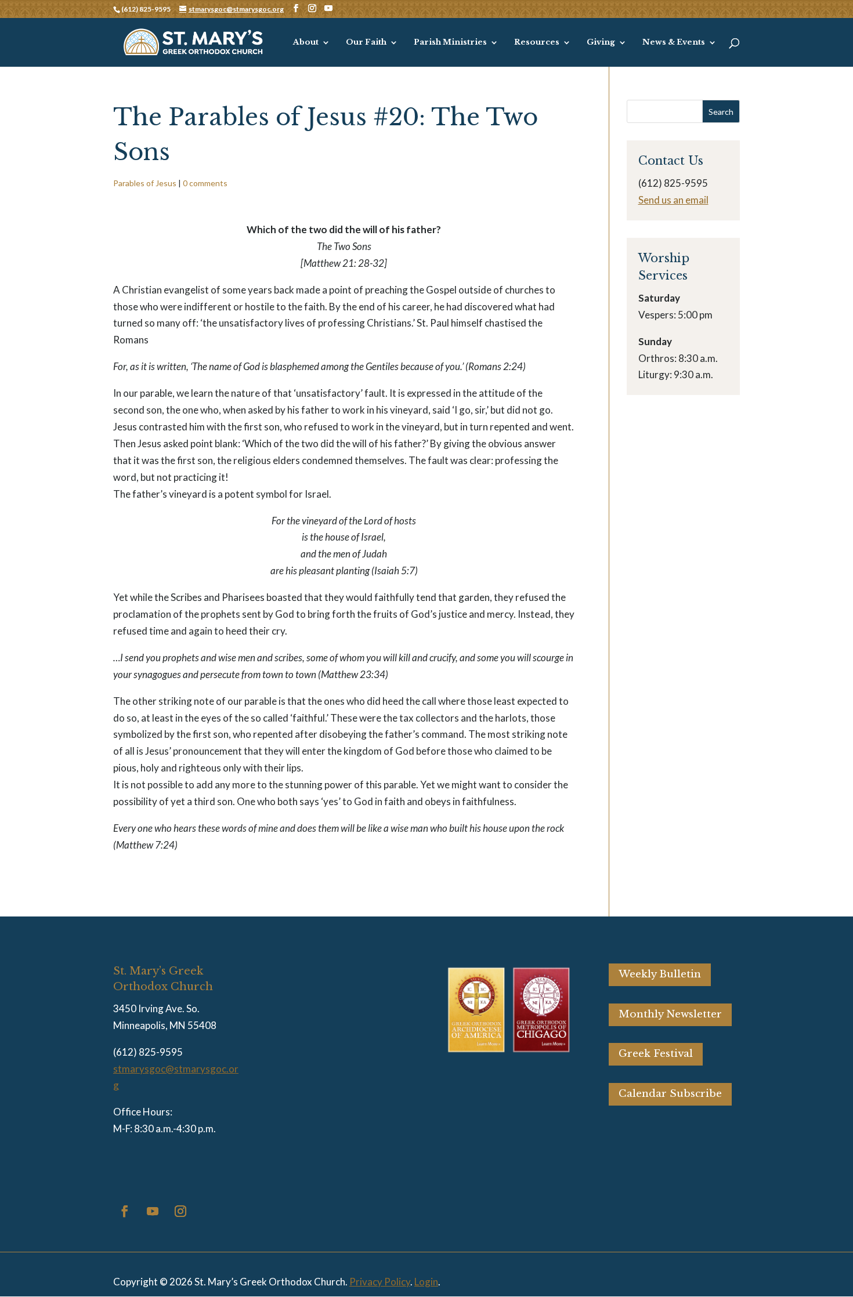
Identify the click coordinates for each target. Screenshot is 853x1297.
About (306, 42)
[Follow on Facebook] (124, 1211)
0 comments (205, 183)
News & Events (673, 42)
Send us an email (673, 200)
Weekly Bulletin (660, 974)
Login (426, 1282)
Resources (536, 42)
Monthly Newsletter (670, 1014)
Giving (601, 42)
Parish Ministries (450, 42)
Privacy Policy (379, 1282)
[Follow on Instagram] (180, 1211)
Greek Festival (656, 1054)
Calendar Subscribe (670, 1094)
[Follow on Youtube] (152, 1211)
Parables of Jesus (144, 183)
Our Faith (366, 42)
